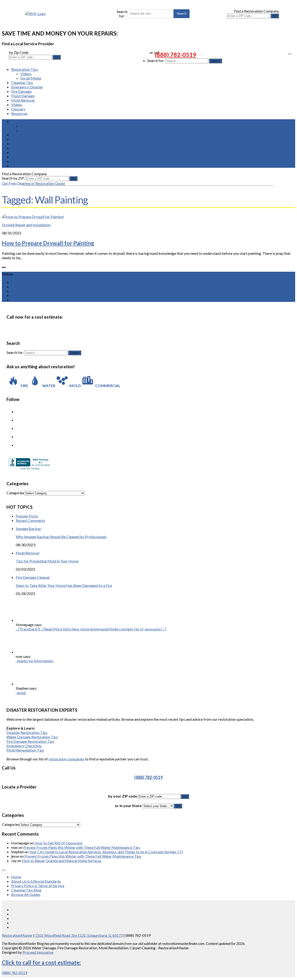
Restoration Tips (24, 69)
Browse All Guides (25, 894)
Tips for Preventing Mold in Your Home (47, 561)
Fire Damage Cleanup (33, 577)
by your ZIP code (123, 796)
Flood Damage (23, 96)
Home (16, 877)
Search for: (122, 13)
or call (154, 52)
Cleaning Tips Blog (26, 890)
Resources (19, 113)
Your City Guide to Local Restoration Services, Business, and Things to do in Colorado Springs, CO (106, 852)
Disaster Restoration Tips (26, 732)
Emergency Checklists (24, 745)
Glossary (18, 109)
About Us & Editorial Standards (36, 881)
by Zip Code (18, 52)
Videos (26, 73)
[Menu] (290, 54)
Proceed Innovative (38, 952)
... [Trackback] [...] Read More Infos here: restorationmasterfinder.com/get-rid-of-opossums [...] (91, 629)
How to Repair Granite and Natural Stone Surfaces (61, 860)
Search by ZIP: (14, 178)
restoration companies (66, 759)
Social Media (30, 78)
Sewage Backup (28, 528)
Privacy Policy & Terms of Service (37, 885)
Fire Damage (21, 91)
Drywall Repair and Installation (26, 225)
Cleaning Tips (22, 82)
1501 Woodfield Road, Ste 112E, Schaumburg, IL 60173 (79, 935)
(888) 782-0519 (175, 54)
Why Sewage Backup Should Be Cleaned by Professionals (61, 536)
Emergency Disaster (27, 87)
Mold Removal (23, 100)
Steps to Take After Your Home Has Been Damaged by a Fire (64, 585)
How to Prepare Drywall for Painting (48, 243)
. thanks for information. (35, 661)
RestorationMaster (17, 935)
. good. (21, 692)
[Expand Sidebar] (4, 267)
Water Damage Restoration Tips (32, 737)
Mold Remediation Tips (25, 750)
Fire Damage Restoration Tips (30, 741)
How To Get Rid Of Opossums (58, 843)
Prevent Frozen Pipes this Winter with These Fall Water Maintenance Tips (81, 847)
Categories (15, 493)
